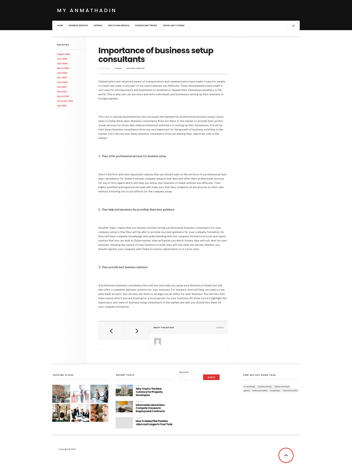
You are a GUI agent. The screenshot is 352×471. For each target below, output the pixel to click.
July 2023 (61, 86)
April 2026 (62, 63)
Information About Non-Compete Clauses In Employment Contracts (150, 408)
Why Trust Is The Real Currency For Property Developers (149, 392)
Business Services (78, 25)
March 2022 (63, 96)
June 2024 (62, 72)
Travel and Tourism (173, 25)
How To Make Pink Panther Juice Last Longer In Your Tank (154, 423)
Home (60, 25)
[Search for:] (191, 377)
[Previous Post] (111, 330)
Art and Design (249, 386)
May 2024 (62, 77)
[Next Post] (137, 330)
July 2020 (61, 105)
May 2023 (62, 91)
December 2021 (65, 100)
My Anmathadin (87, 10)
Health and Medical (119, 25)
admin (118, 68)
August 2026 (63, 54)
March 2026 (63, 68)
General (98, 25)
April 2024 (62, 82)
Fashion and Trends (146, 25)
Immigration (275, 390)
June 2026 (62, 58)
